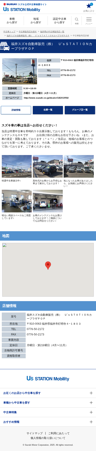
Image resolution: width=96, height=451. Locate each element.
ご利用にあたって (59, 433)
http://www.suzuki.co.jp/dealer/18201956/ (46, 98)
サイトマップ (35, 433)
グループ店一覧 (80, 109)
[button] (48, 266)
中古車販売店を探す (28, 31)
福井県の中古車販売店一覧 (52, 31)
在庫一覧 (48, 109)
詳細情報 (16, 110)
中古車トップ (9, 31)
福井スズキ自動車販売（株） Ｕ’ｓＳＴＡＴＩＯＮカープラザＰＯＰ (38, 36)
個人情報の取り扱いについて (48, 438)
